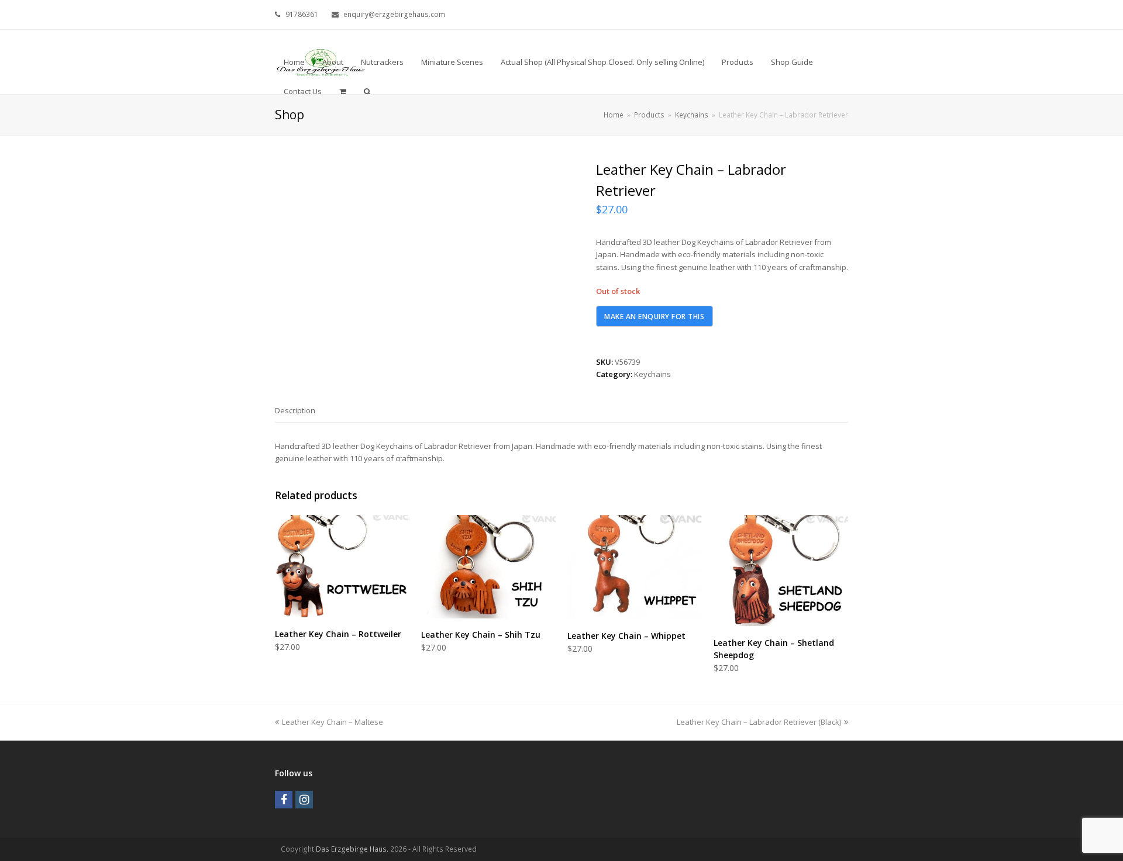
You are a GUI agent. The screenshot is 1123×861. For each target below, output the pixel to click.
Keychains (652, 374)
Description (295, 410)
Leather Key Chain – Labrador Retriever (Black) (759, 722)
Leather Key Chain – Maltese (332, 722)
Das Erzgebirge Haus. (352, 849)
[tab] (295, 410)
